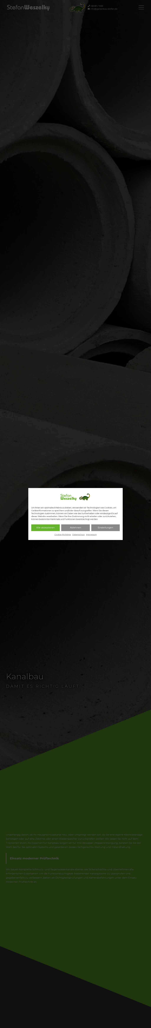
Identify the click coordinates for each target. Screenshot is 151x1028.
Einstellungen (105, 527)
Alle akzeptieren (45, 527)
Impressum (91, 534)
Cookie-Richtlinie (62, 534)
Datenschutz (78, 534)
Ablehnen (75, 527)
